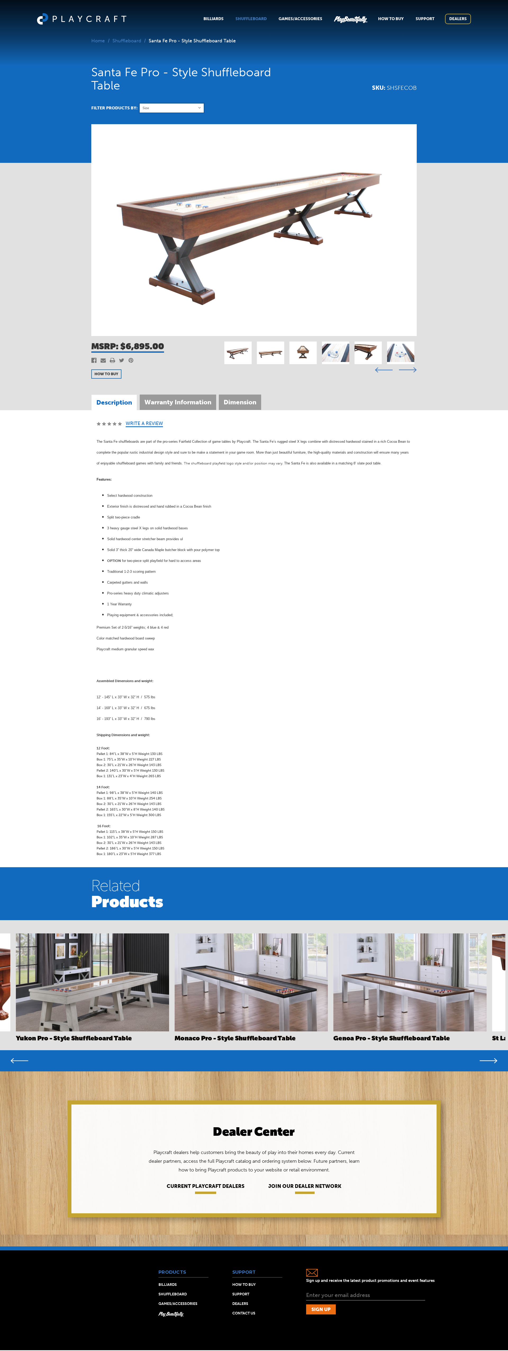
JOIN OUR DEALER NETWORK (304, 1186)
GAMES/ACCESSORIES (177, 1304)
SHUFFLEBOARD (172, 1294)
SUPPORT (240, 1294)
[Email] (103, 360)
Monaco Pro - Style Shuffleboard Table (235, 1038)
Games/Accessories (300, 18)
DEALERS (240, 1304)
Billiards (213, 18)
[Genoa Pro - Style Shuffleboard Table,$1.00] (410, 982)
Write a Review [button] (144, 423)
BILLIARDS (167, 1285)
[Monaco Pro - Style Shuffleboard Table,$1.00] (251, 982)
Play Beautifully (170, 1314)
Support (425, 18)
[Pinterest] (131, 360)
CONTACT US (243, 1313)
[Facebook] (94, 360)
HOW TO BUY (106, 374)
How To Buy (391, 18)
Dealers (458, 18)
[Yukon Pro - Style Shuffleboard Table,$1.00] (92, 982)
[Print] (112, 360)
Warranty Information (177, 402)
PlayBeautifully (350, 19)
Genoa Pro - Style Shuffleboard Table (391, 1038)
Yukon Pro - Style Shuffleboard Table (74, 1038)
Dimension (240, 402)
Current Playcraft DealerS (205, 1186)
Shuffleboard (251, 18)
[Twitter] (121, 360)
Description (114, 402)
